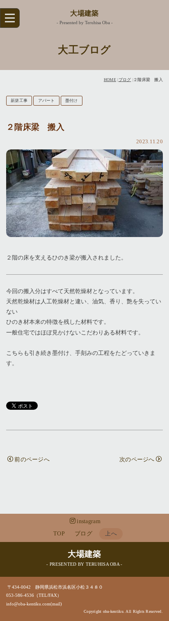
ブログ (125, 79)
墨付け (71, 100)
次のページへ (137, 459)
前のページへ (32, 459)
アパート (46, 100)
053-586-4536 (20, 595)
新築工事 (19, 100)
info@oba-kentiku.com (28, 603)
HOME (110, 79)
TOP (59, 534)
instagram (88, 521)
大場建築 (84, 13)
